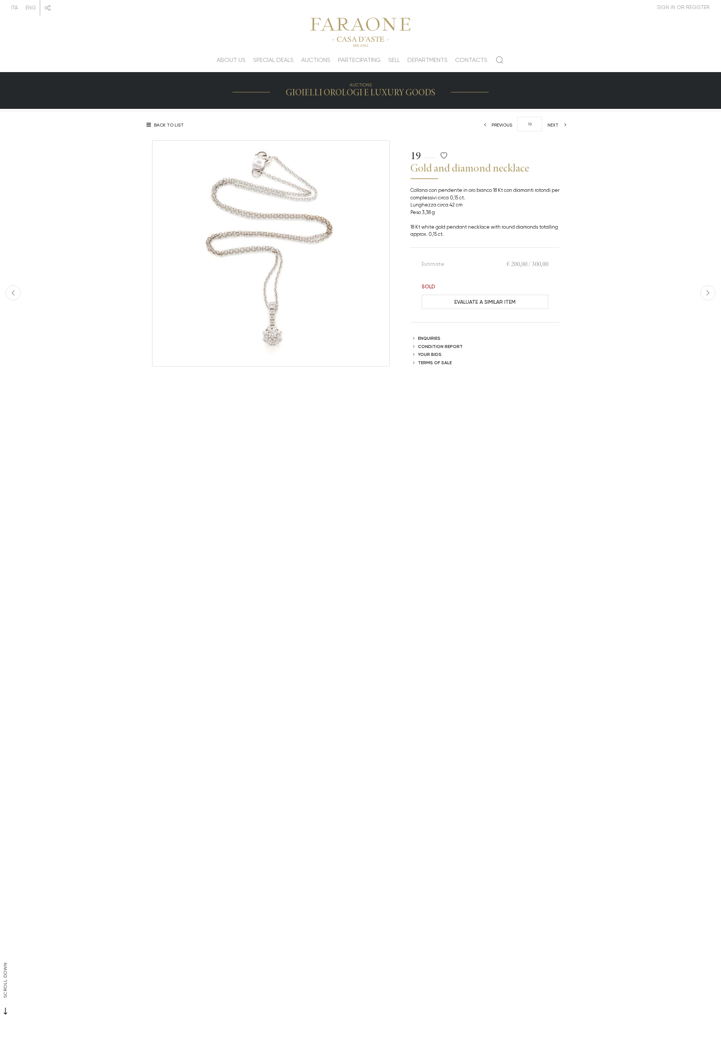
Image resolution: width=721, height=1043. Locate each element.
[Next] (707, 292)
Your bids (430, 354)
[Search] (499, 62)
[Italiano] (15, 8)
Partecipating (359, 59)
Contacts (471, 59)
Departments (427, 59)
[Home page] (360, 31)
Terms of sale (435, 362)
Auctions (315, 59)
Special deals (273, 59)
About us (231, 59)
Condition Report (440, 346)
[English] (31, 8)
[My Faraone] (683, 7)
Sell (394, 59)
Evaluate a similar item (485, 301)
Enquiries (429, 338)
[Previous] (13, 292)
